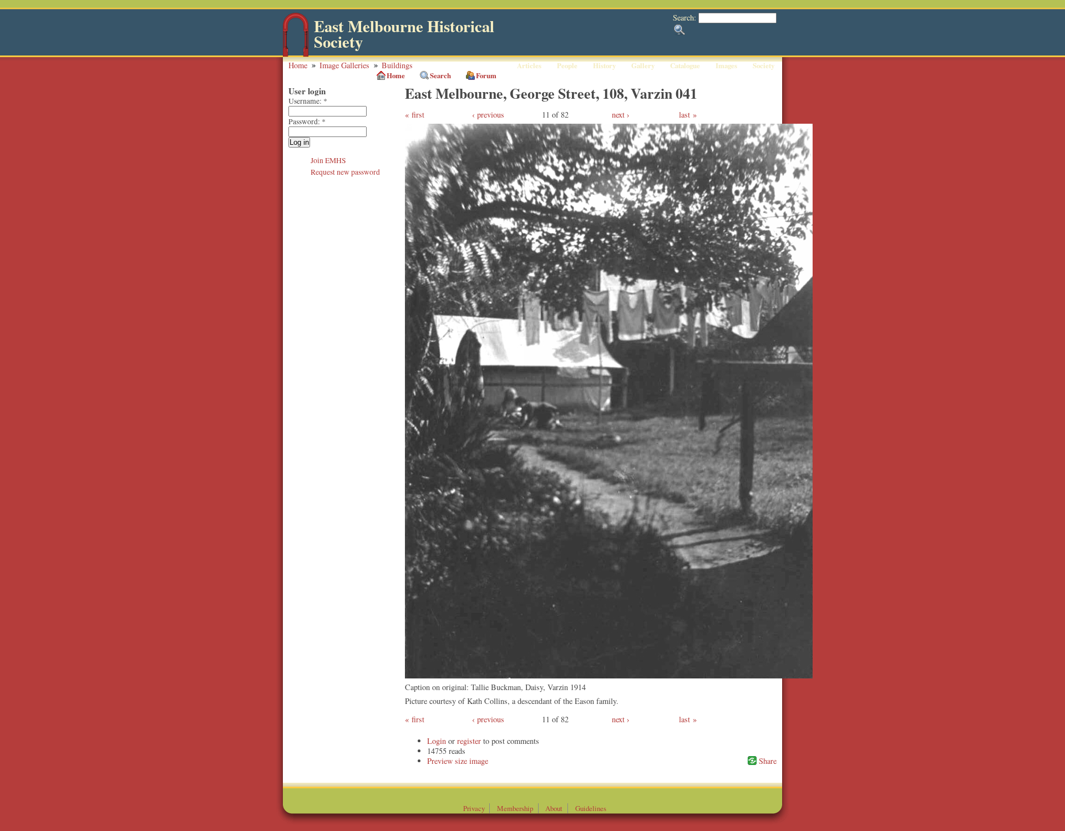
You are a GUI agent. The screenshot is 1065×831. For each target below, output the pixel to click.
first (418, 114)
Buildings (397, 65)
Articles (529, 65)
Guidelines (590, 808)
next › (621, 114)
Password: (307, 121)
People (567, 65)
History (604, 65)
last (684, 114)
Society (763, 65)
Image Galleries (344, 65)
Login (436, 741)
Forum (486, 75)
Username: (307, 101)
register (469, 741)
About (553, 808)
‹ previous (488, 114)
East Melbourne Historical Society (404, 34)
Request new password (345, 172)
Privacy (474, 808)
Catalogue (685, 65)
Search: (685, 17)
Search (440, 75)
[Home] (295, 54)
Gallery (643, 65)
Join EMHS (328, 160)
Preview (440, 761)
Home (297, 65)
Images (726, 65)
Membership (515, 808)
